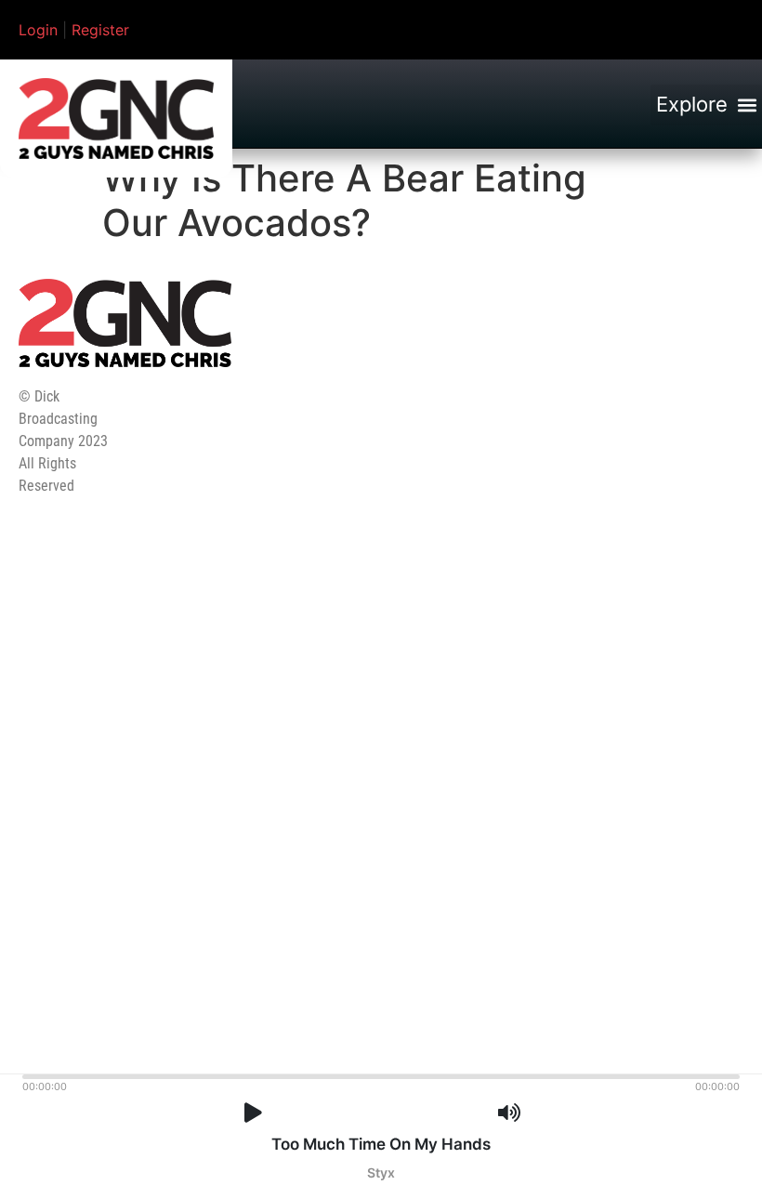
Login (38, 29)
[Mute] (509, 1113)
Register (100, 29)
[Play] (253, 1113)
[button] (706, 105)
